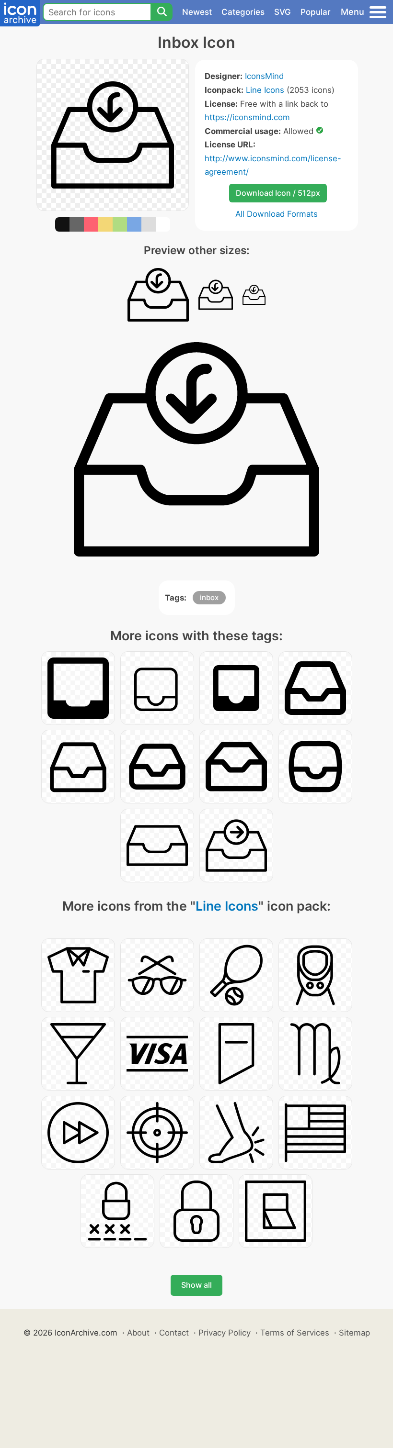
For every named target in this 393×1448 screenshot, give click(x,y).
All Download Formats (276, 214)
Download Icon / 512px (278, 193)
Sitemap (354, 1332)
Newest (197, 12)
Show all (196, 1285)
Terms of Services (294, 1332)
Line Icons (265, 90)
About (138, 1332)
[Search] (161, 12)
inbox (209, 597)
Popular (316, 12)
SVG (282, 12)
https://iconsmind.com (247, 117)
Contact (174, 1332)
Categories (243, 12)
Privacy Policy (224, 1332)
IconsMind (264, 76)
